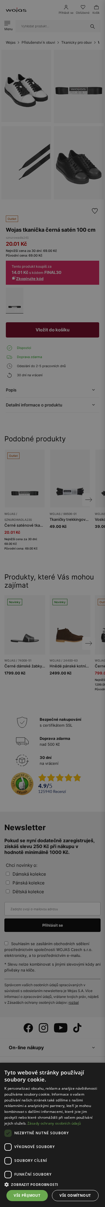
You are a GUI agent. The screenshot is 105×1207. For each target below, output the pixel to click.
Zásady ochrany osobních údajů (54, 1123)
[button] (52, 1184)
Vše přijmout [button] (27, 1195)
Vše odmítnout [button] (75, 1195)
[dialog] (52, 603)
